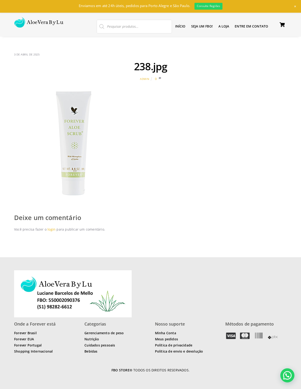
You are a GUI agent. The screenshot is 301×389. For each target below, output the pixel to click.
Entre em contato (251, 26)
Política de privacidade (174, 345)
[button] (287, 375)
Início (180, 26)
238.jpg (150, 66)
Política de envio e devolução (179, 351)
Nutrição (91, 339)
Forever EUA (24, 339)
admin (144, 79)
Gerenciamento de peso (104, 333)
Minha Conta (165, 333)
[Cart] (282, 24)
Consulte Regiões (208, 6)
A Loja (223, 26)
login (51, 229)
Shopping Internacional (33, 351)
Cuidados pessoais (99, 345)
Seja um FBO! (202, 26)
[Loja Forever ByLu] (39, 25)
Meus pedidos (166, 339)
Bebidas (90, 351)
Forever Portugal (28, 345)
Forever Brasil (25, 333)
